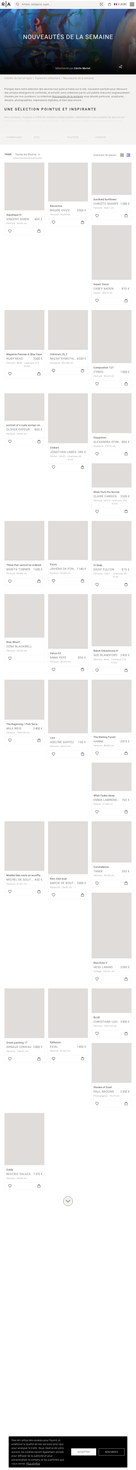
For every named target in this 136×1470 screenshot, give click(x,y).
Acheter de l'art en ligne (18, 78)
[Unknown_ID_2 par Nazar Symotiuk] (68, 330)
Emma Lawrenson (107, 800)
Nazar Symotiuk (63, 358)
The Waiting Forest (105, 737)
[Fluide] (128, 155)
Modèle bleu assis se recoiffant (24, 875)
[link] (101, 4)
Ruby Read (14, 358)
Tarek (98, 871)
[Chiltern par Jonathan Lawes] (68, 418)
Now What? (13, 642)
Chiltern (54, 447)
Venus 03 (55, 653)
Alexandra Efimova (109, 442)
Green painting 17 (16, 1042)
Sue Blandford (105, 655)
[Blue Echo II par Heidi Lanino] (111, 925)
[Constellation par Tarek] (111, 842)
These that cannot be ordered (23, 565)
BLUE (97, 1017)
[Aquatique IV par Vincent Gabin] (24, 186)
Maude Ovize (60, 210)
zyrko (98, 372)
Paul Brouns (104, 1091)
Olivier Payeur (18, 429)
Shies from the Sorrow (107, 492)
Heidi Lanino (103, 967)
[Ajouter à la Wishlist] (9, 231)
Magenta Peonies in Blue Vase (24, 354)
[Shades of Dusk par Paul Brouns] (111, 1063)
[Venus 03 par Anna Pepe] (68, 621)
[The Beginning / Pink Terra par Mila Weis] (24, 699)
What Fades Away (104, 795)
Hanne (99, 741)
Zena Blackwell (19, 646)
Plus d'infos (33, 1463)
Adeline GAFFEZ (62, 742)
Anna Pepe (58, 657)
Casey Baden (104, 288)
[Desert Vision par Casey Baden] (111, 252)
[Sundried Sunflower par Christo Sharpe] (111, 179)
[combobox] (26, 154)
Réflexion (55, 1042)
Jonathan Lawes (63, 452)
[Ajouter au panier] (38, 231)
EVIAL (54, 1046)
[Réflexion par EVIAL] (68, 1013)
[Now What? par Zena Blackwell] (24, 616)
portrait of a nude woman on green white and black (36, 425)
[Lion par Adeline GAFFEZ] (68, 706)
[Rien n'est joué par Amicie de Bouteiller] (68, 847)
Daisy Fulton (104, 569)
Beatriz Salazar (19, 1174)
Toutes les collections (47, 78)
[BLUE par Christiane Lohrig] (111, 1001)
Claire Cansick (105, 496)
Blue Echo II (100, 962)
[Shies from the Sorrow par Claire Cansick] (111, 475)
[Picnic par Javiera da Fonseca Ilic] (68, 540)
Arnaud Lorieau (19, 1047)
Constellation (101, 867)
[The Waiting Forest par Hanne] (111, 706)
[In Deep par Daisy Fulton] (111, 541)
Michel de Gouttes (21, 879)
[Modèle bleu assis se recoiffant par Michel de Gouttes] (24, 846)
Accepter (84, 1452)
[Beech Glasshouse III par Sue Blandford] (111, 620)
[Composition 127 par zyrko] (111, 336)
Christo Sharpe (106, 203)
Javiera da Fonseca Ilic (68, 568)
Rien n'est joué (58, 878)
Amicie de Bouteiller (66, 883)
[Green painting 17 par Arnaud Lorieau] (24, 1013)
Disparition (100, 437)
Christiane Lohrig (108, 1021)
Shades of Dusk (103, 1087)
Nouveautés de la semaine (67, 96)
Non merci (111, 1452)
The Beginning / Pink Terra (21, 724)
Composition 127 (104, 367)
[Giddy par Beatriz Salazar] (24, 1139)
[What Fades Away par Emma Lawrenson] (111, 777)
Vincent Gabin (17, 219)
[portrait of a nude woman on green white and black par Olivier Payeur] (24, 407)
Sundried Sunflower (105, 199)
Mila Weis (13, 728)
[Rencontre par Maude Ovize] (68, 182)
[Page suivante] (68, 1201)
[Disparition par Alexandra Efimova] (111, 413)
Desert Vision (101, 284)
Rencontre (56, 206)
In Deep (98, 565)
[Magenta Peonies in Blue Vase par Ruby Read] (24, 330)
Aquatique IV (14, 214)
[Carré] (122, 155)
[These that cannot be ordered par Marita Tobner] (24, 541)
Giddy (9, 1169)
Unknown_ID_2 (58, 354)
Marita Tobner (18, 569)
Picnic (53, 564)
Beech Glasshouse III (106, 650)
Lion (52, 737)
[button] (132, 4)
